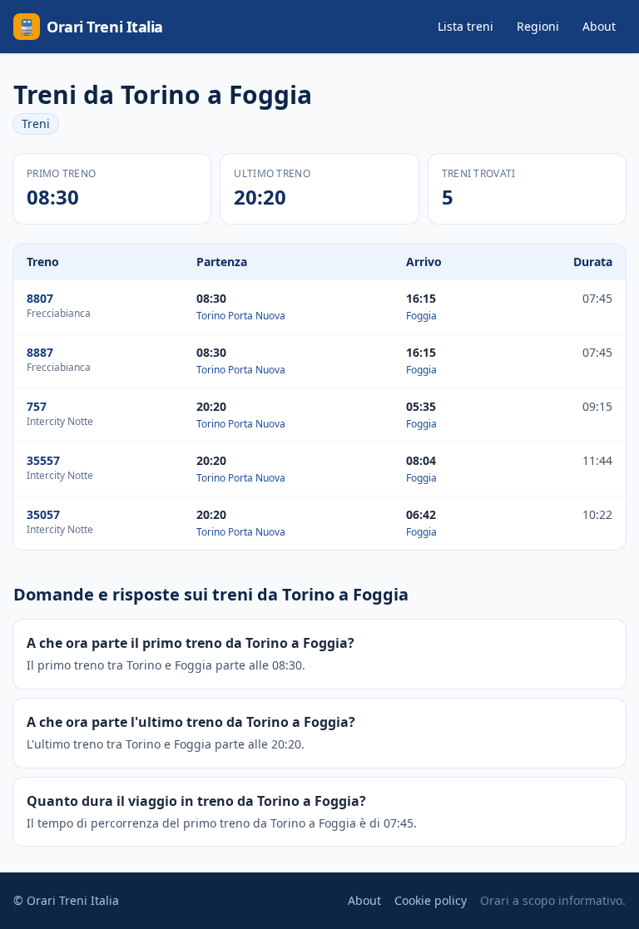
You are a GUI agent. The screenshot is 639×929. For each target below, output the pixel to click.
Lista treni (465, 26)
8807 (40, 298)
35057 (43, 514)
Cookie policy (430, 900)
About (599, 26)
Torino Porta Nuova (240, 316)
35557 (43, 460)
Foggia (421, 316)
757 (37, 406)
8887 (40, 352)
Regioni (538, 26)
